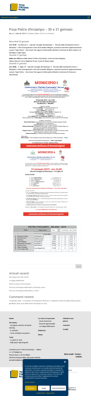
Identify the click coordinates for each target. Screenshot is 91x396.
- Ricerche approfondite (46, 324)
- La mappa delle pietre (46, 326)
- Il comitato (13, 330)
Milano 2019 (39, 33)
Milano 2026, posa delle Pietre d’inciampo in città (29, 303)
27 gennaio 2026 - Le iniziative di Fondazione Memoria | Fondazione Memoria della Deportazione (44, 301)
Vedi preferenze (58, 388)
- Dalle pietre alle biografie (18, 342)
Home (11, 318)
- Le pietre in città (15, 340)
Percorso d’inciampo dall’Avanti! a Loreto (24, 291)
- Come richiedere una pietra (19, 333)
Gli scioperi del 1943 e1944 (18, 277)
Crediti (65, 329)
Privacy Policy (50, 393)
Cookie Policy (41, 393)
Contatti (66, 325)
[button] (65, 362)
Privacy (78, 354)
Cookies (79, 356)
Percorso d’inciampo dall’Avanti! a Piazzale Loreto (27, 287)
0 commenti (49, 33)
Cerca (79, 266)
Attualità (30, 33)
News (40, 335)
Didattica (42, 330)
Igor (12, 33)
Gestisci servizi (30, 382)
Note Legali (68, 354)
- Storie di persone (44, 321)
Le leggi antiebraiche (16, 280)
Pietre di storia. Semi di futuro (20, 284)
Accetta (31, 388)
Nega (44, 388)
